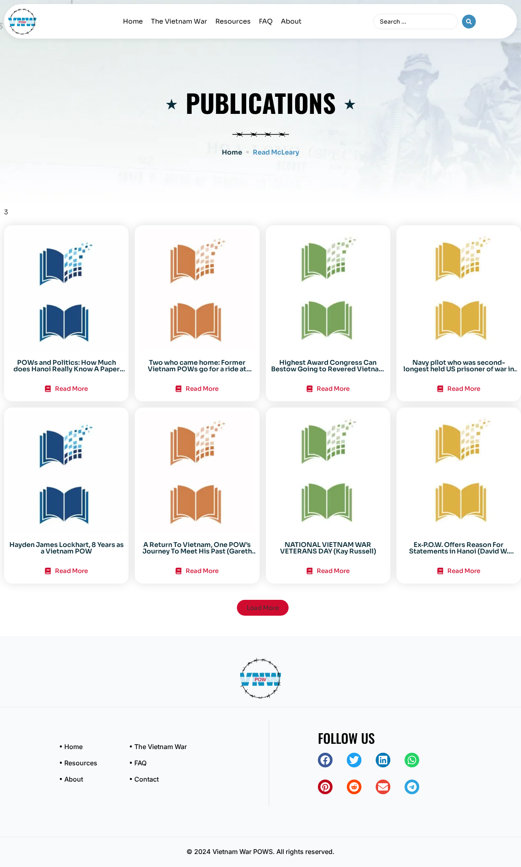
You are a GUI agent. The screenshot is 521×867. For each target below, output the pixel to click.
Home (133, 21)
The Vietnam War (179, 21)
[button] (263, 608)
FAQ (266, 21)
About (291, 21)
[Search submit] (469, 21)
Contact (146, 779)
